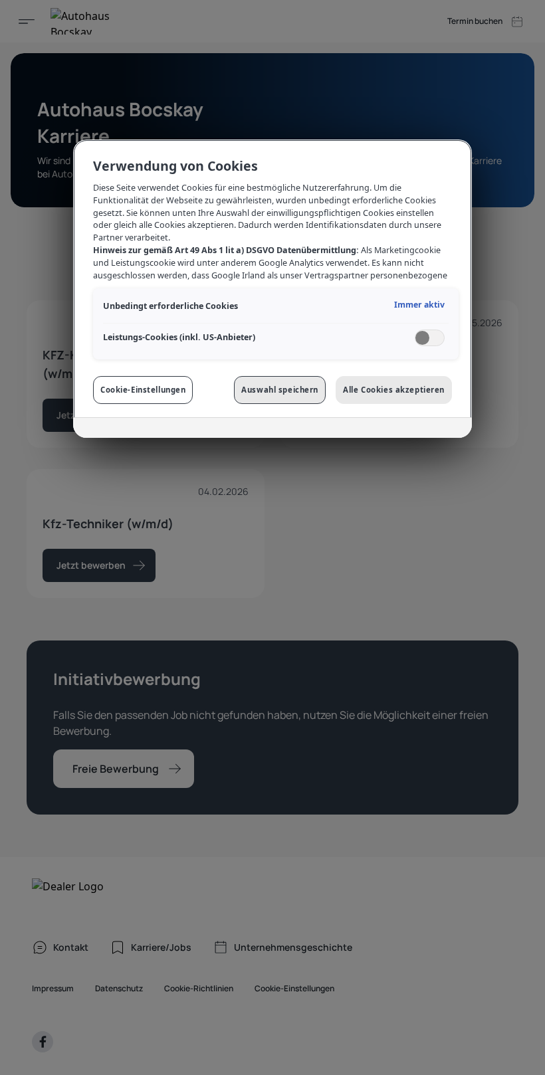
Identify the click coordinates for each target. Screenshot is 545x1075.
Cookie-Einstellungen (142, 390)
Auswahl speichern (279, 390)
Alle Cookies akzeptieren (394, 390)
